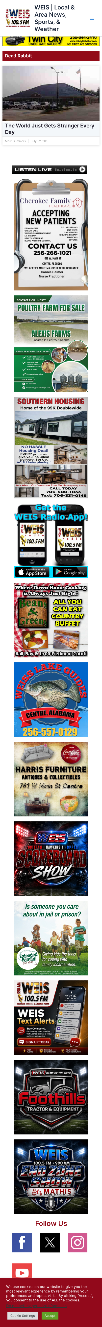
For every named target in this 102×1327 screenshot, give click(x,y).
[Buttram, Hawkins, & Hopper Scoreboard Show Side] (51, 858)
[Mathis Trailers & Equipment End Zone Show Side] (51, 1176)
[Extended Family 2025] (51, 938)
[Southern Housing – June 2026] (51, 447)
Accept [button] (50, 1316)
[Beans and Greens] (51, 620)
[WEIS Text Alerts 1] (51, 1017)
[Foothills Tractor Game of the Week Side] (51, 1097)
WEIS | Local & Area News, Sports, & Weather (54, 18)
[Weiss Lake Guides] (51, 699)
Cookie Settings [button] (22, 1316)
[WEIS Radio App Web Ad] (51, 540)
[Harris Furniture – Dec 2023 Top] (51, 779)
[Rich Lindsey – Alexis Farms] (51, 343)
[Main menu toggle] (92, 18)
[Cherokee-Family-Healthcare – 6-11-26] (51, 234)
